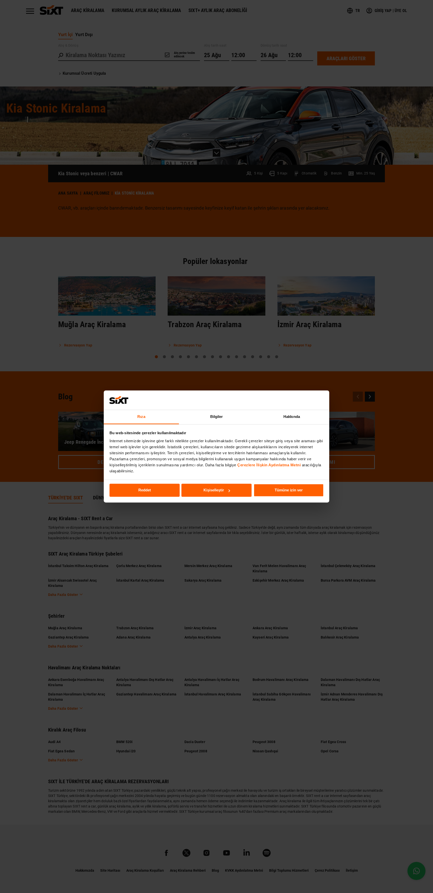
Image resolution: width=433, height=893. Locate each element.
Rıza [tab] (141, 416)
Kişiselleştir (213, 490)
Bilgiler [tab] (216, 416)
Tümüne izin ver (289, 490)
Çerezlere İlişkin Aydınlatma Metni (269, 465)
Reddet (144, 490)
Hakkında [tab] (291, 416)
